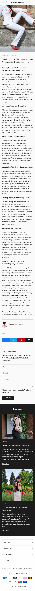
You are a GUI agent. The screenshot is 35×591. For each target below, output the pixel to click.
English (10, 573)
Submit (8, 398)
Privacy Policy (14, 358)
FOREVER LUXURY (6, 441)
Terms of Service (17, 568)
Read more (5, 463)
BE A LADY (14, 55)
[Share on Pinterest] (21, 340)
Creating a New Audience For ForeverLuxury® (16, 445)
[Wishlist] (28, 2)
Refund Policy (28, 568)
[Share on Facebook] (6, 340)
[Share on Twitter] (13, 340)
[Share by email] (29, 340)
